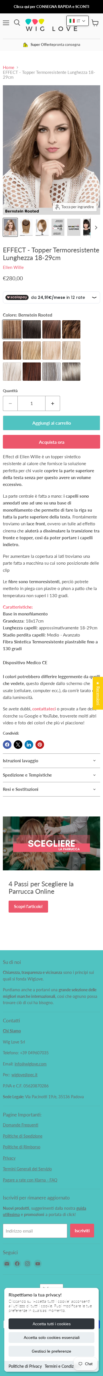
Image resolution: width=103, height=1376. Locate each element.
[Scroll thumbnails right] (95, 227)
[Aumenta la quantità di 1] (52, 403)
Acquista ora (51, 442)
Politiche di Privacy (25, 1366)
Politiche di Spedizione (22, 1136)
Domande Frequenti (20, 1124)
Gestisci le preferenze (51, 1351)
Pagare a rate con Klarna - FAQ (30, 1180)
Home (8, 67)
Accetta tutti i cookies (52, 1324)
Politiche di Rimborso (21, 1146)
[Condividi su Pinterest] (39, 744)
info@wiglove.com (31, 1063)
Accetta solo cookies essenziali (52, 1337)
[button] (77, 21)
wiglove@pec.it (24, 1074)
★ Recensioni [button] (98, 693)
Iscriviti (82, 1230)
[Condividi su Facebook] (7, 744)
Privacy (9, 1158)
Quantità (10, 391)
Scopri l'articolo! (28, 906)
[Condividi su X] (18, 744)
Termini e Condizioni (62, 1366)
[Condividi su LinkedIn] (29, 744)
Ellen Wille (13, 267)
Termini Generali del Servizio (27, 1168)
